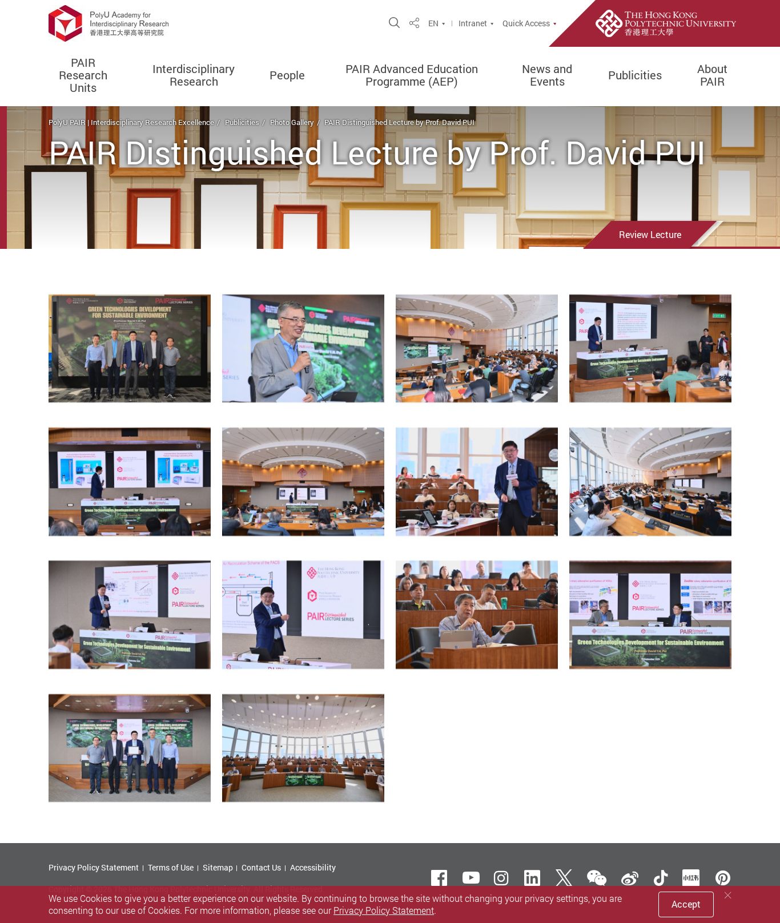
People (287, 75)
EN (433, 23)
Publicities (635, 75)
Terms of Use (171, 867)
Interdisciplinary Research (193, 75)
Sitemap (218, 867)
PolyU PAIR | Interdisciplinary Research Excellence (131, 122)
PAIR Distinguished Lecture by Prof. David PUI (399, 122)
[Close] (728, 895)
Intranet (473, 23)
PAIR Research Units (83, 75)
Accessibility (313, 867)
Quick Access (526, 23)
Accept (686, 904)
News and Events (547, 75)
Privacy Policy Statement (94, 867)
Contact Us (261, 867)
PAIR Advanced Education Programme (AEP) (411, 75)
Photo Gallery (292, 122)
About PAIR (712, 75)
